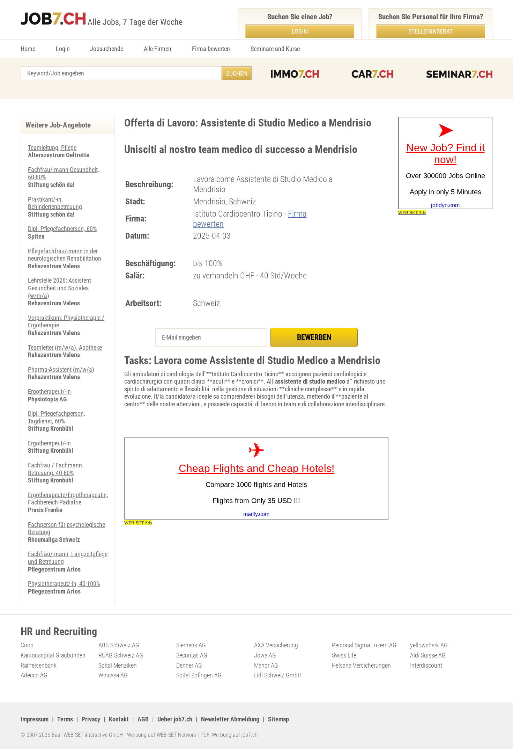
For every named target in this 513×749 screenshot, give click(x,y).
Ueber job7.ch (174, 719)
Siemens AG (191, 645)
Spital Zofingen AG (199, 675)
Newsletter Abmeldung (230, 719)
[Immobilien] (295, 74)
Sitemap (278, 719)
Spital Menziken (117, 665)
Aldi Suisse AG (428, 655)
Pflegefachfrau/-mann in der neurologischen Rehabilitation (64, 254)
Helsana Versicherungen (361, 665)
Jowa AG (265, 655)
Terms (65, 719)
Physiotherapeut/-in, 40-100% (64, 583)
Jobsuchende (106, 48)
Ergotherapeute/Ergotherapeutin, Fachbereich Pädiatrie (68, 498)
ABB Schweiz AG (118, 645)
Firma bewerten (211, 48)
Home (28, 48)
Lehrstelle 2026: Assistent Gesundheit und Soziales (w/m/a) (59, 288)
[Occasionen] (372, 74)
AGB (143, 719)
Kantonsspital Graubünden (53, 655)
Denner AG (189, 665)
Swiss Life (344, 655)
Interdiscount (426, 665)
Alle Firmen (157, 48)
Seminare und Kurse (275, 48)
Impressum (35, 719)
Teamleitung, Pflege (52, 147)
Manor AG (266, 665)
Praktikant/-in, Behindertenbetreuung (55, 203)
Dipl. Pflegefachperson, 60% (62, 228)
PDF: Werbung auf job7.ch (229, 735)
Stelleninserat (430, 31)
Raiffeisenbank (39, 665)
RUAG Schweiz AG (120, 655)
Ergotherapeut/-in (49, 391)
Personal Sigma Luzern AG (364, 645)
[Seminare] (459, 74)
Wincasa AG (113, 675)
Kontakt (119, 719)
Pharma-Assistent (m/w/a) (61, 369)
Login (63, 48)
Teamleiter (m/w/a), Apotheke (65, 347)
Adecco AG (34, 675)
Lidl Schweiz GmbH (278, 675)
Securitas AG (191, 655)
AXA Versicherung (276, 645)
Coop (27, 645)
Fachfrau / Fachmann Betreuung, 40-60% (55, 469)
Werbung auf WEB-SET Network (161, 735)
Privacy (91, 719)
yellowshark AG (429, 645)
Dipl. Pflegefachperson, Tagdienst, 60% (56, 417)
